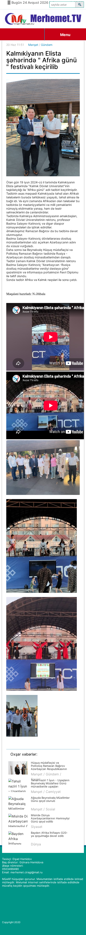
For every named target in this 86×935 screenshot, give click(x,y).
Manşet (33, 44)
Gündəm (46, 44)
